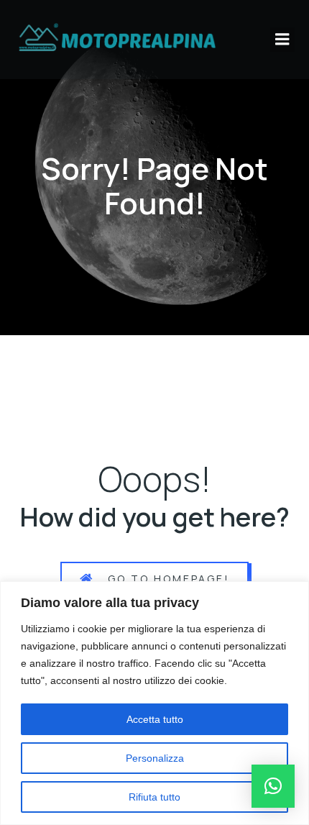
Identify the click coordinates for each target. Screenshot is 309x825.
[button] (273, 786)
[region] (154, 703)
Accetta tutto (154, 719)
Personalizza (155, 758)
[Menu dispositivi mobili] (282, 39)
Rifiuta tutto (154, 797)
